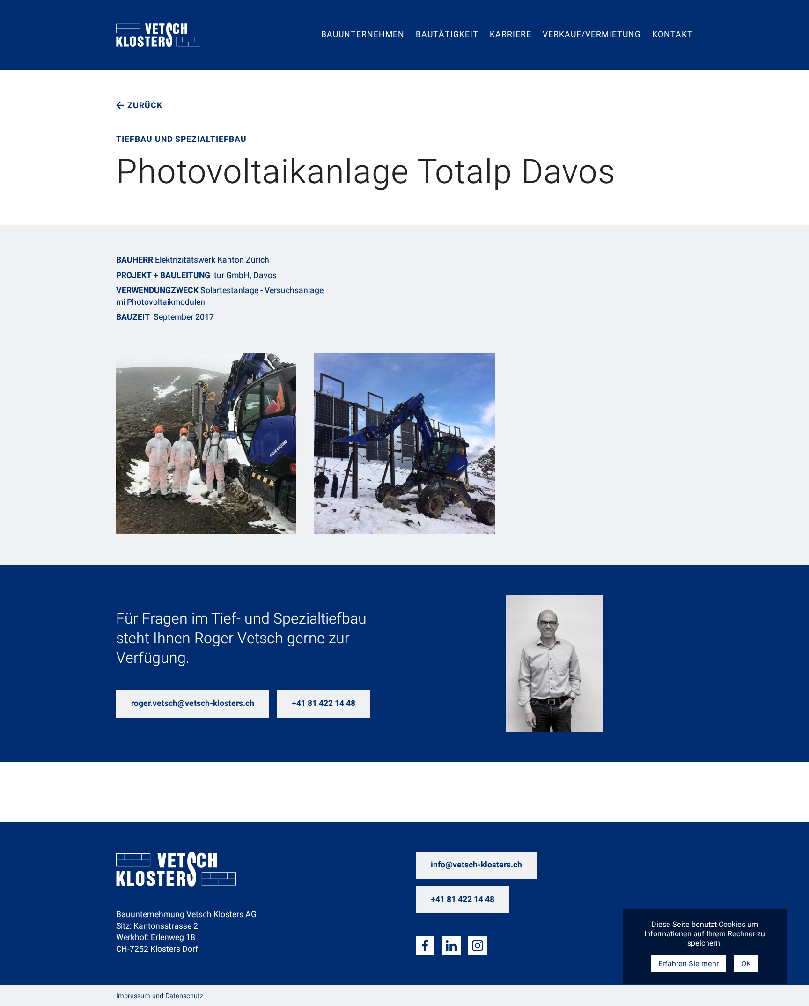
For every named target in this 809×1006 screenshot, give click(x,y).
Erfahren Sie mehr (688, 963)
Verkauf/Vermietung (592, 35)
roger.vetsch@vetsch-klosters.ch (192, 703)
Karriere (510, 35)
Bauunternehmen (362, 35)
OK (746, 963)
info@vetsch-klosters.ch (476, 865)
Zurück (144, 105)
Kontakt (672, 35)
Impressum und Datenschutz (159, 996)
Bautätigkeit (447, 35)
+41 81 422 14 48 (323, 703)
